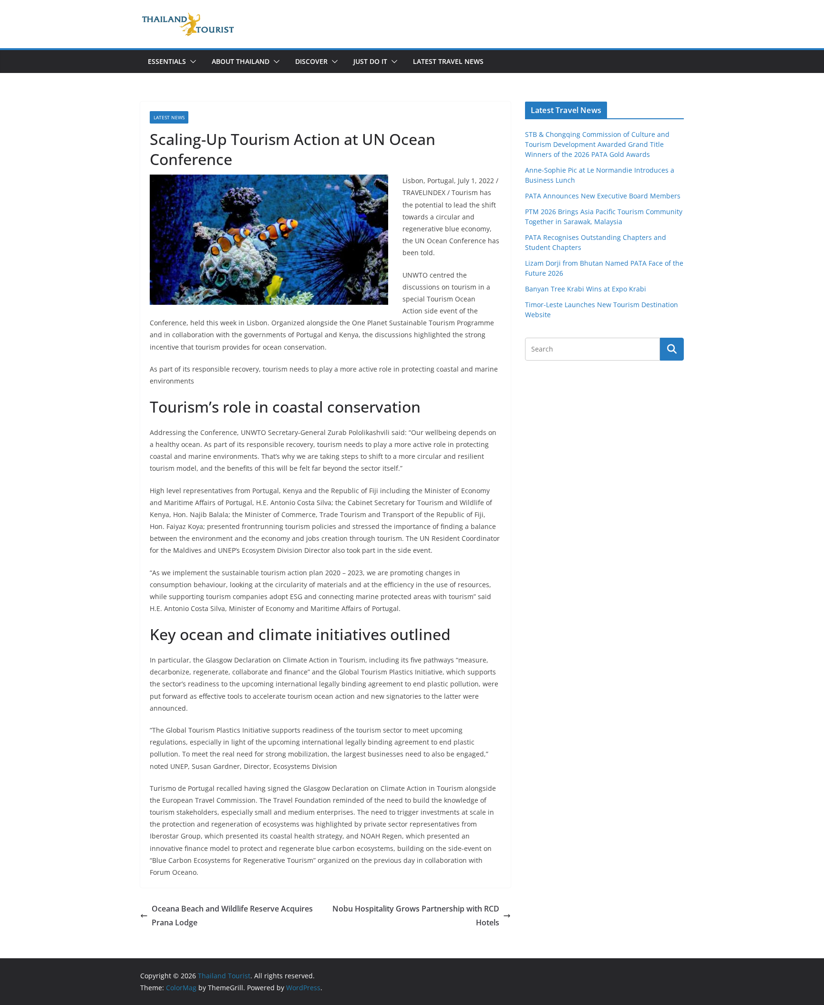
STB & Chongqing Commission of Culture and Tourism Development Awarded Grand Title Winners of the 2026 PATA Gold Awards (597, 144)
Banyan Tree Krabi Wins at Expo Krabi (585, 288)
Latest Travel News (448, 61)
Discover (311, 61)
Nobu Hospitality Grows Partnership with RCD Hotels (415, 915)
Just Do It (370, 61)
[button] (191, 61)
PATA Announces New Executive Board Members (602, 195)
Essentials (167, 61)
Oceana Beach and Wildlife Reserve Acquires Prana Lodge (232, 915)
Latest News (169, 117)
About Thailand (240, 61)
